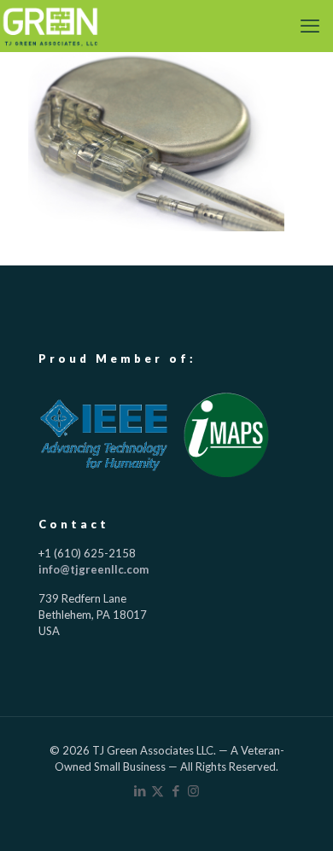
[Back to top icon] (296, 814)
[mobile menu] (309, 25)
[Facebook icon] (175, 790)
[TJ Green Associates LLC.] (50, 25)
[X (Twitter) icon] (157, 790)
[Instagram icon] (193, 790)
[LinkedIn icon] (139, 790)
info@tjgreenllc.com (93, 569)
